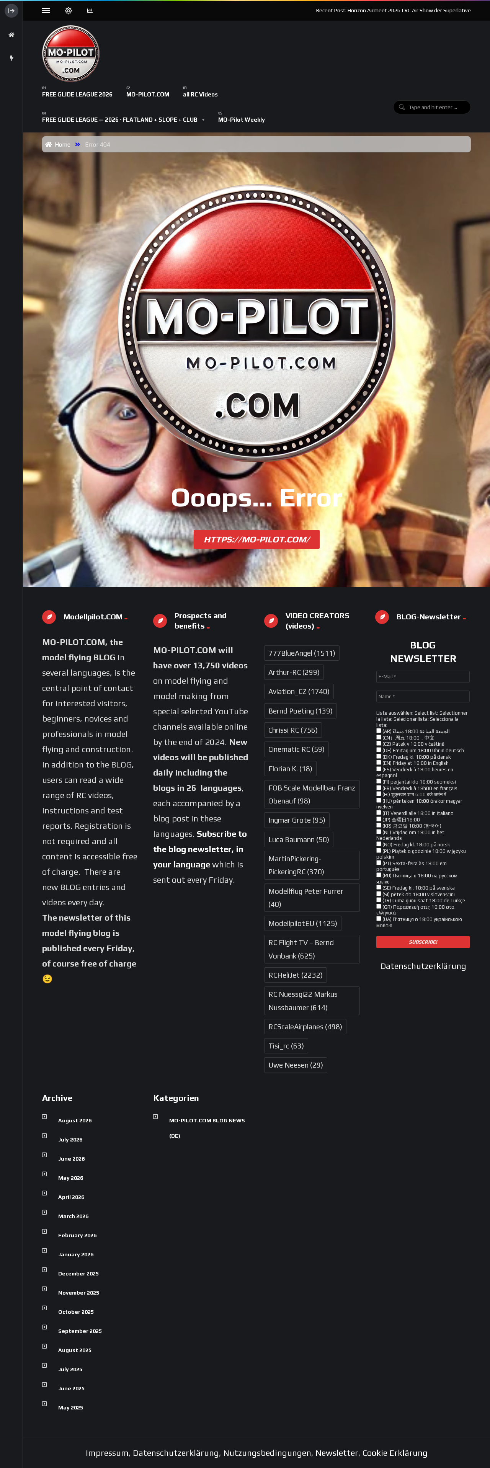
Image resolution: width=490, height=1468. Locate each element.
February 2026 (77, 1235)
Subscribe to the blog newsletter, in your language (200, 849)
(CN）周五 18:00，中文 (407, 738)
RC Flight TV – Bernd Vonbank (301, 949)
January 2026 (75, 1254)
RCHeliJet (295, 975)
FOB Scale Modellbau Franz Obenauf (311, 794)
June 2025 (71, 1388)
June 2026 (71, 1159)
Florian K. (290, 768)
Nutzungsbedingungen (267, 1453)
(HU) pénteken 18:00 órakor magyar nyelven (419, 804)
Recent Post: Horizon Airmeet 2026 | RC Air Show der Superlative (393, 10)
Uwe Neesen (295, 1065)
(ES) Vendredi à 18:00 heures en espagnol (414, 773)
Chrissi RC (293, 730)
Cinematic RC (296, 749)
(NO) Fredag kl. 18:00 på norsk (415, 844)
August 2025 (74, 1350)
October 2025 (76, 1312)
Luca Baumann (298, 839)
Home (61, 144)
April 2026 (71, 1197)
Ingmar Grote (296, 820)
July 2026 (70, 1140)
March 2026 (73, 1216)
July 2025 (70, 1369)
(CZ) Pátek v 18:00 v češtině (412, 744)
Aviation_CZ (299, 691)
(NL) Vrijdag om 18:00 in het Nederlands (410, 835)
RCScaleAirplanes (305, 1026)
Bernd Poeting (300, 711)
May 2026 (70, 1178)
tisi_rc (286, 1046)
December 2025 (78, 1273)
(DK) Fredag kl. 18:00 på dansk (416, 757)
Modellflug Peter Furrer (305, 897)
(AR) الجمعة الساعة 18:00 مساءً (415, 731)
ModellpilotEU (302, 923)
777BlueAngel (301, 653)
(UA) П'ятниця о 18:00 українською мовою (419, 922)
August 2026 (74, 1120)
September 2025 (80, 1331)
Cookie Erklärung (395, 1453)
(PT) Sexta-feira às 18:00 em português (411, 866)
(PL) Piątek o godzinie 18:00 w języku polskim (421, 854)
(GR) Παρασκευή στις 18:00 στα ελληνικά (415, 910)
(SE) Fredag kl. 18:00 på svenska (418, 888)
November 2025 (78, 1293)
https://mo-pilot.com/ (257, 539)
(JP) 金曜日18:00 (400, 820)
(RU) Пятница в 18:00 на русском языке (416, 879)
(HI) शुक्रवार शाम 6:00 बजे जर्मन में (413, 794)
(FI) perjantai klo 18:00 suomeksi (418, 782)
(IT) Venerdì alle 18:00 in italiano (417, 813)
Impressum (107, 1453)
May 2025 (70, 1407)
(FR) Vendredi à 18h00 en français (419, 788)
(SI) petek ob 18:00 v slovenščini (418, 894)
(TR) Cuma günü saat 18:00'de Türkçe (423, 900)
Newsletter (336, 1453)
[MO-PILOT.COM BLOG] (71, 53)
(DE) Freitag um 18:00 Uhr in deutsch (422, 750)
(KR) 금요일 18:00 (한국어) (411, 826)
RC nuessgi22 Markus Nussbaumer (303, 1000)
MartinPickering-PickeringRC (296, 865)
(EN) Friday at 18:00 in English (415, 763)
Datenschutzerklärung (423, 966)
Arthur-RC (294, 672)
